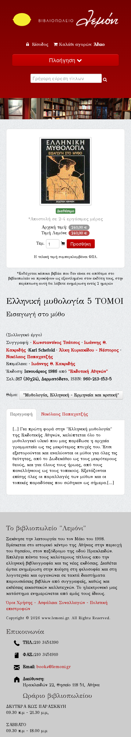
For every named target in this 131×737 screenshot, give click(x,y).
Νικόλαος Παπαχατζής (29, 356)
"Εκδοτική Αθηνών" (88, 371)
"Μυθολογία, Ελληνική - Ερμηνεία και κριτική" (71, 395)
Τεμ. (40, 243)
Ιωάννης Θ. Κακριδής (53, 363)
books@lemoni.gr (54, 666)
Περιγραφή (21, 414)
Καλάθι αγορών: (82, 44)
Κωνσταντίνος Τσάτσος (57, 342)
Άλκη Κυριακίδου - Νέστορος (89, 350)
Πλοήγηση (63, 60)
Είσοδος (40, 44)
